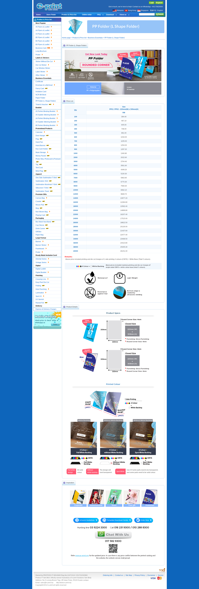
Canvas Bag (40, 198)
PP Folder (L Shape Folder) (46, 101)
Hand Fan (39, 142)
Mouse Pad (40, 205)
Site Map (128, 575)
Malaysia (120, 10)
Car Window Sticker (43, 68)
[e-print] (50, 10)
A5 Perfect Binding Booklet (46, 111)
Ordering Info (107, 575)
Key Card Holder (42, 149)
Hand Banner (41, 145)
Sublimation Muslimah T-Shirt (47, 184)
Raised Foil (40, 303)
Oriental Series (41, 259)
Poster (38, 55)
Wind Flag (39, 171)
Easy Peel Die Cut (42, 282)
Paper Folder (40, 98)
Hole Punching (41, 289)
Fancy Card (40, 88)
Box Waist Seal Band (43, 222)
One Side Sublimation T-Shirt (46, 178)
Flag (37, 139)
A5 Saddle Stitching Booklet (46, 115)
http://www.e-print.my (63, 583)
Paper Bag (39, 235)
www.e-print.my (82, 556)
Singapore (145, 10)
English (160, 10)
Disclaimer (151, 575)
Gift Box (38, 232)
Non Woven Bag (42, 212)
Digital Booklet (41, 272)
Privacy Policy (140, 575)
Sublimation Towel (43, 191)
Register (159, 3)
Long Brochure (41, 51)
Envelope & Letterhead (44, 85)
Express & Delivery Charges (46, 309)
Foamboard (40, 249)
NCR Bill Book (41, 95)
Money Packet (41, 156)
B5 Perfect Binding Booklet (46, 125)
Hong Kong (132, 10)
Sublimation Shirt (42, 181)
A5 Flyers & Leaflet (43, 27)
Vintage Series (41, 262)
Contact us (119, 575)
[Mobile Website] (47, 328)
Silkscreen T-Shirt (42, 188)
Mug (37, 208)
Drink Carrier (40, 228)
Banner (38, 242)
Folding (39, 286)
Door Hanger (41, 136)
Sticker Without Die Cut (44, 61)
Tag (37, 164)
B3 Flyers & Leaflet (43, 44)
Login (152, 3)
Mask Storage (41, 152)
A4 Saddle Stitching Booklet (46, 122)
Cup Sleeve (40, 225)
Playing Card (41, 215)
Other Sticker (40, 75)
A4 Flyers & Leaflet (43, 30)
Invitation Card (41, 92)
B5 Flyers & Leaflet (43, 37)
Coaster (39, 201)
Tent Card (39, 168)
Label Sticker (41, 72)
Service (160, 575)
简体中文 (153, 10)
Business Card (41, 48)
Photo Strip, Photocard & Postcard (48, 159)
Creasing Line (41, 279)
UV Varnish (40, 299)
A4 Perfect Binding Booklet (46, 118)
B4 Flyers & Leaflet (43, 41)
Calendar (39, 132)
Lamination (40, 293)
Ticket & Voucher (42, 104)
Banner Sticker (41, 245)
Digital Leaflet (41, 269)
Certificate (39, 82)
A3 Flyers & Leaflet (43, 34)
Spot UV (39, 296)
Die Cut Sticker (41, 65)
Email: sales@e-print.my (44, 583)
